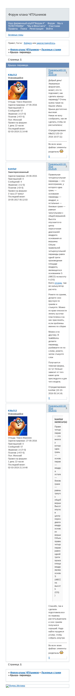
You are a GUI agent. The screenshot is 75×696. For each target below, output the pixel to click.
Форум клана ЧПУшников (24, 49)
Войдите (28, 43)
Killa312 (12, 75)
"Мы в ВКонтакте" (36, 26)
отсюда (58, 283)
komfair (12, 169)
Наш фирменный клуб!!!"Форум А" (26, 23)
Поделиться (54, 70)
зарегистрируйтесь (46, 43)
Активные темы (15, 35)
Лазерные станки (51, 49)
